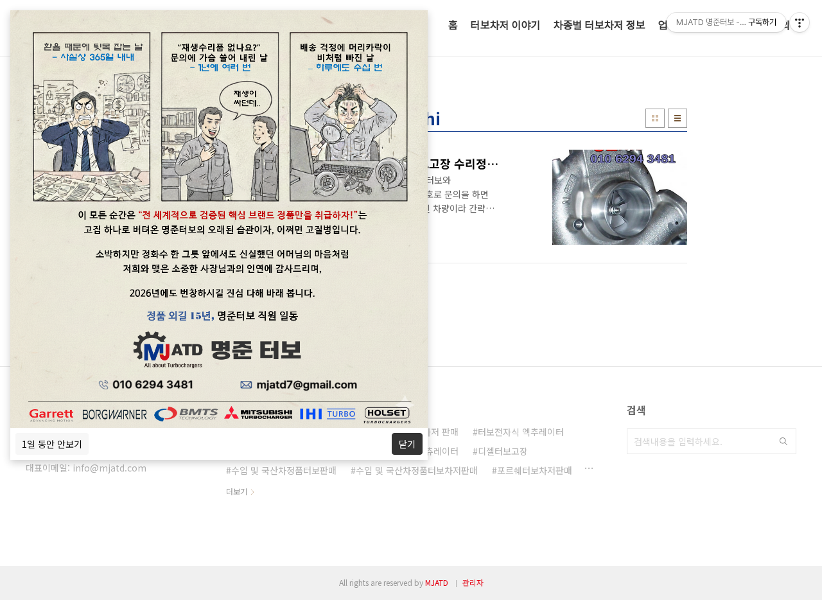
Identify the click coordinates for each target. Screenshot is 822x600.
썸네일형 (655, 118)
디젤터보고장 (503, 451)
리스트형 (677, 118)
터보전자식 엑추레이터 (521, 431)
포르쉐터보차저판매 (534, 470)
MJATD (436, 582)
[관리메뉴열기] (799, 22)
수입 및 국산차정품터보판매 (284, 470)
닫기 (407, 443)
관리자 (473, 582)
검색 (783, 441)
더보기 (236, 491)
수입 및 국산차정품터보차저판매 (417, 470)
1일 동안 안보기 (52, 443)
